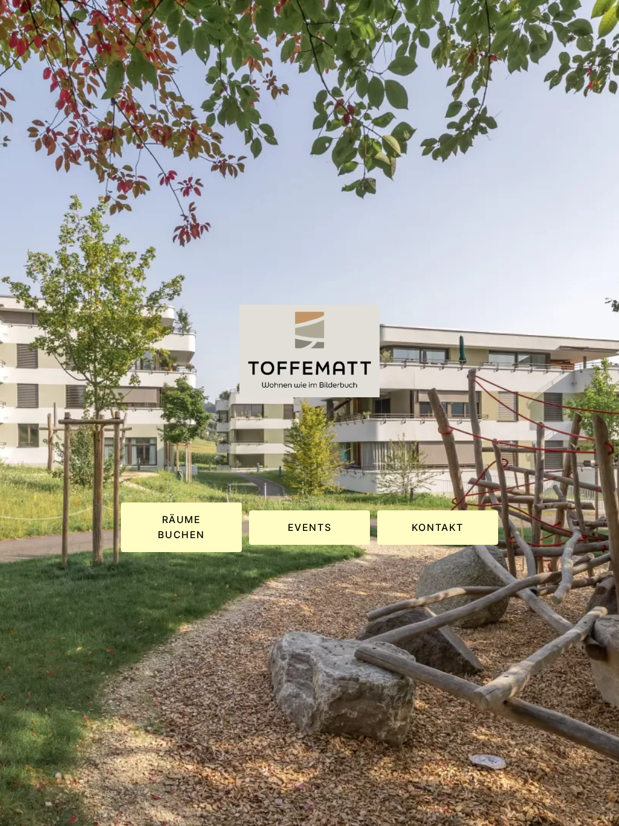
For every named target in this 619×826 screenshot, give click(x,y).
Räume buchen (181, 527)
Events (310, 527)
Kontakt (438, 527)
